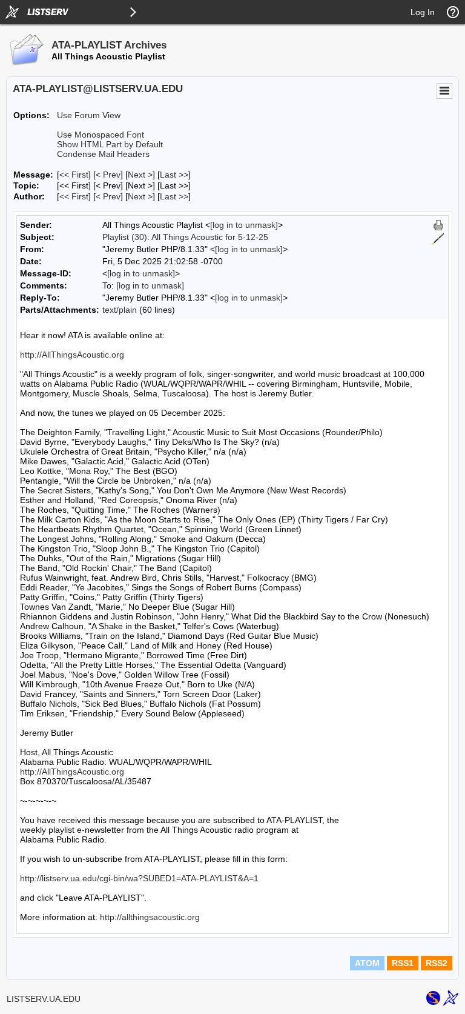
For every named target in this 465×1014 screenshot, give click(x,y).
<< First (73, 174)
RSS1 (403, 963)
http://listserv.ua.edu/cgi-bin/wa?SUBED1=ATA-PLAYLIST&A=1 (139, 878)
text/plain (119, 310)
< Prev (108, 174)
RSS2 (436, 963)
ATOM (367, 963)
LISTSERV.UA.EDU (44, 999)
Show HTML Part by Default (110, 144)
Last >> (174, 174)
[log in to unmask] (244, 225)
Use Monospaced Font (100, 134)
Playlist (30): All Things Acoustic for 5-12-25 (185, 237)
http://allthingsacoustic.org (150, 917)
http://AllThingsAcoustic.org (72, 354)
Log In (423, 12)
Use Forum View (88, 115)
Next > (140, 174)
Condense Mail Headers (103, 154)
